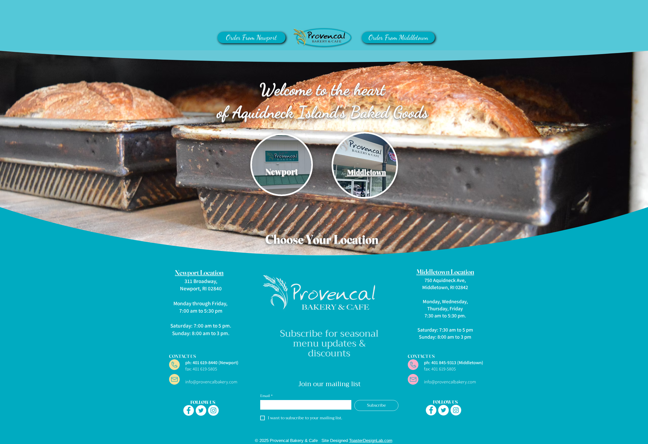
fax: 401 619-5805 (201, 369)
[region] (281, 170)
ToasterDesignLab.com (370, 440)
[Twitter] (201, 410)
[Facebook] (188, 410)
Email (266, 396)
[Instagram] (213, 410)
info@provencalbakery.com (211, 382)
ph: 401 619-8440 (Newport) (204, 362)
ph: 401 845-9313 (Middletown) (446, 362)
